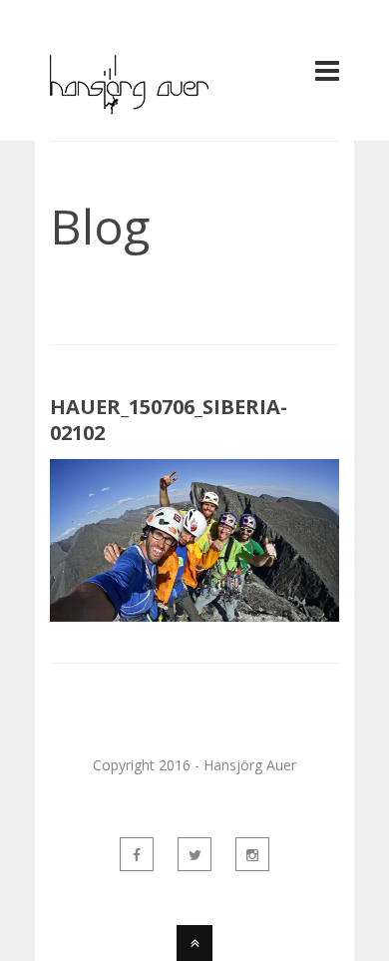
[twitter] (194, 854)
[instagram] (252, 854)
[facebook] (137, 854)
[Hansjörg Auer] (129, 103)
